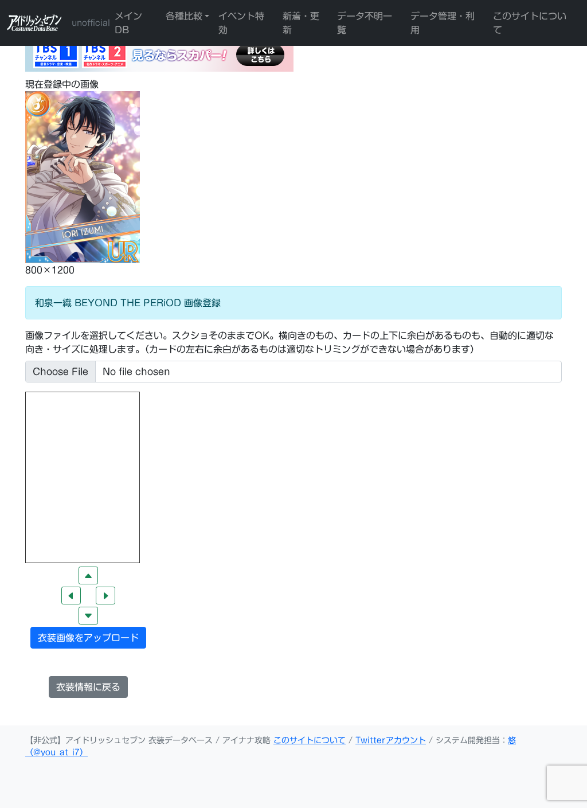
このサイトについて (529, 22)
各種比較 (184, 16)
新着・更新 (301, 22)
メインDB (128, 22)
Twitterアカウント (390, 740)
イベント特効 (241, 22)
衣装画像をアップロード (88, 637)
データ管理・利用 (442, 22)
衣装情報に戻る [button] (88, 687)
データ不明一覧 (364, 22)
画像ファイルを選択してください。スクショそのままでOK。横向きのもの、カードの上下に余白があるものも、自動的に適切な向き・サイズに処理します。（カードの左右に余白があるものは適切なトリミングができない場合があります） (289, 342)
